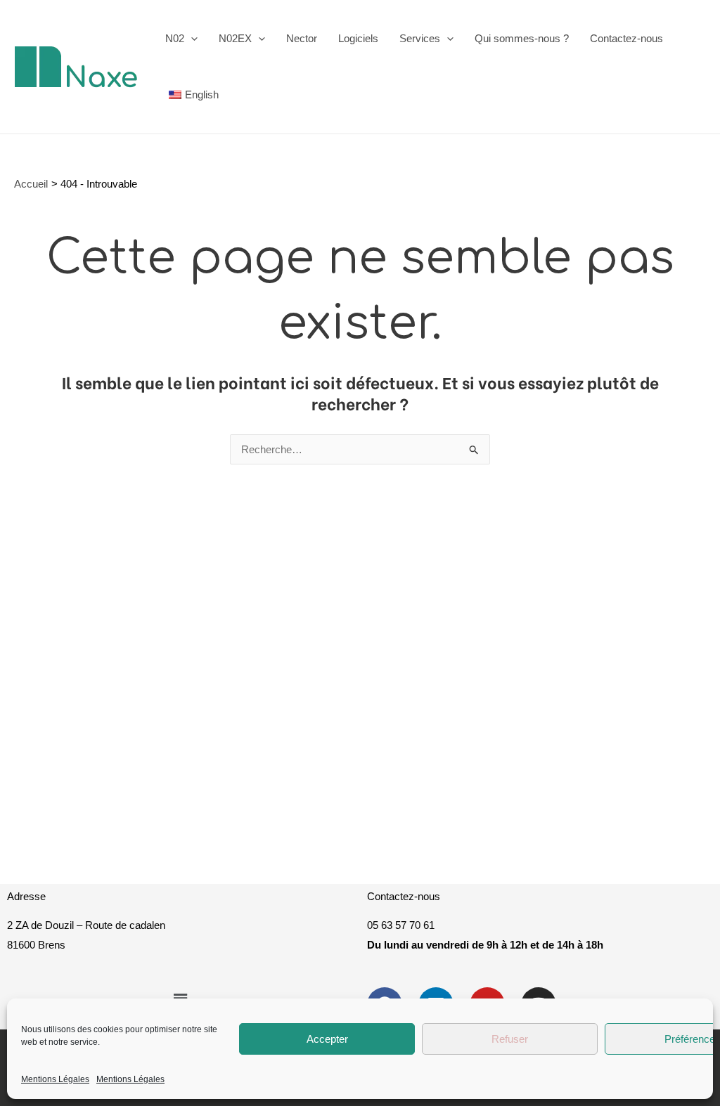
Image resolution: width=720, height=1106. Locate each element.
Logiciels (358, 38)
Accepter (327, 1039)
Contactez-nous (626, 38)
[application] (191, 38)
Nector (301, 38)
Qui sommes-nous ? (522, 38)
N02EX (235, 38)
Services (419, 38)
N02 (174, 38)
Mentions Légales (55, 1079)
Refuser (509, 1039)
